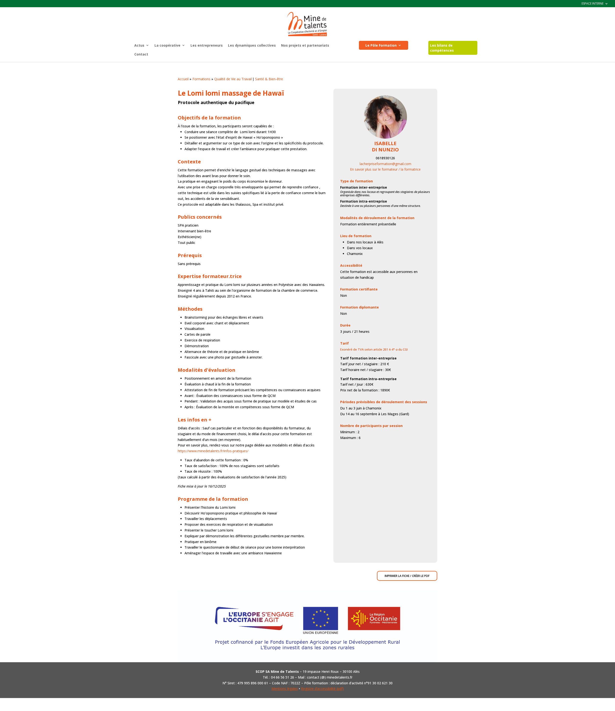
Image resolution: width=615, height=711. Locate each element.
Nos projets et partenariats (305, 45)
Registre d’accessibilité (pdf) (322, 688)
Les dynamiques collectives (252, 45)
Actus (139, 45)
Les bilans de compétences (442, 48)
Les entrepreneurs (207, 45)
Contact (141, 54)
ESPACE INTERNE (592, 4)
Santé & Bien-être (269, 79)
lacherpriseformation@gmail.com (385, 163)
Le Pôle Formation (381, 45)
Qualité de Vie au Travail (233, 79)
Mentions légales (284, 688)
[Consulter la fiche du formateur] (385, 137)
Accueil (183, 79)
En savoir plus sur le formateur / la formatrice (385, 169)
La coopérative (167, 45)
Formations (201, 79)
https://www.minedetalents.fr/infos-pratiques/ (213, 451)
